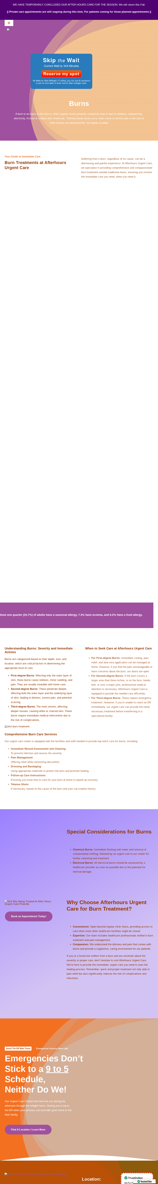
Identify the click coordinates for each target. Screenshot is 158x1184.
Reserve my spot (61, 73)
